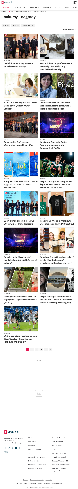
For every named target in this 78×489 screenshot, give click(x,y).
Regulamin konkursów (30, 483)
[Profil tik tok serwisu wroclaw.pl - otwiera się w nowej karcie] (9, 448)
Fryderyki (6, 26)
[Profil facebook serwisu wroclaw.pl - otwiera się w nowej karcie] (12, 448)
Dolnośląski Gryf (28, 26)
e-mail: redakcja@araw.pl (13, 443)
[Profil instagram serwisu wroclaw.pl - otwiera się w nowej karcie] (5, 448)
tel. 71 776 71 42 (9, 440)
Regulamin (19, 483)
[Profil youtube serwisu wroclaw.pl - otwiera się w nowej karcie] (16, 448)
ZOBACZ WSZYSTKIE (68, 29)
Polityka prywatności (44, 483)
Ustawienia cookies (57, 483)
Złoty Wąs (16, 26)
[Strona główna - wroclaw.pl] (7, 2)
